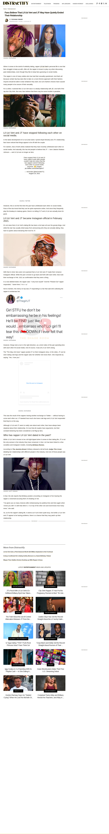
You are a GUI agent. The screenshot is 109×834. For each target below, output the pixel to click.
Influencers (66, 3)
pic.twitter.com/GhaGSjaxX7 (34, 168)
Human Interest (78, 3)
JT (52, 89)
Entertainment (36, 3)
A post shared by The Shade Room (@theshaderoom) (34, 402)
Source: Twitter (25, 201)
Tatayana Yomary (17, 19)
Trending (56, 3)
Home (5, 8)
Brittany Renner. (38, 445)
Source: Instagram (9, 128)
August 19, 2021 (34, 173)
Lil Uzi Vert (44, 66)
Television (47, 3)
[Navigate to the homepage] (16, 3)
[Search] (97, 3)
